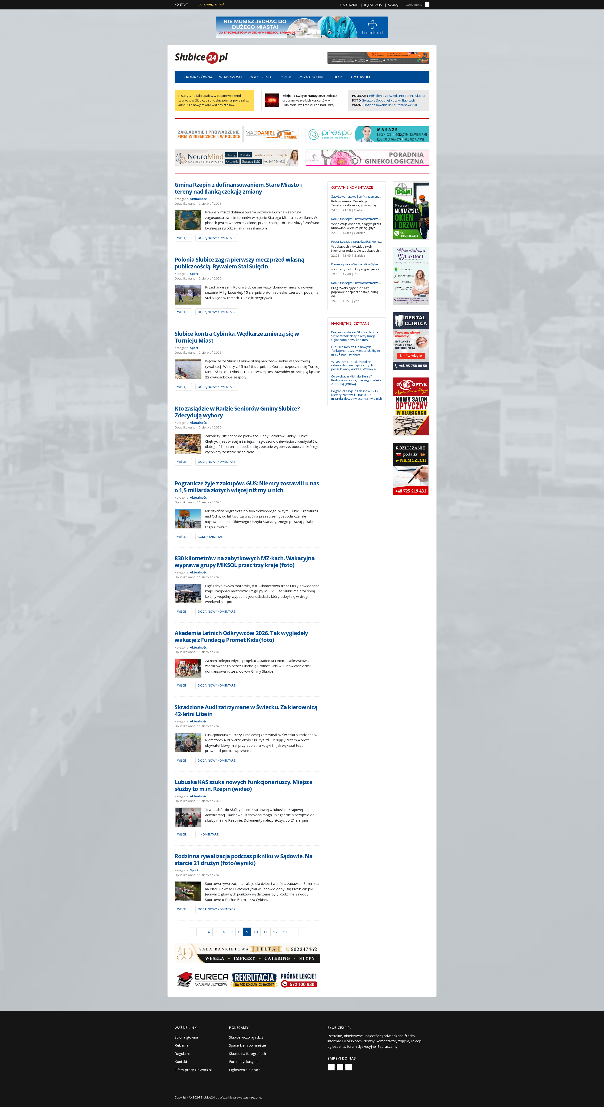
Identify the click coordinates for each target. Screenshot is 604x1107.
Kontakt (181, 4)
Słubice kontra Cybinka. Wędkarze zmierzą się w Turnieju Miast (237, 337)
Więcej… (183, 238)
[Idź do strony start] (192, 932)
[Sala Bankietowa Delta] (247, 952)
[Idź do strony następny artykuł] (294, 932)
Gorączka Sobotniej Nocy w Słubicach (388, 100)
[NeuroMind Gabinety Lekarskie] (236, 157)
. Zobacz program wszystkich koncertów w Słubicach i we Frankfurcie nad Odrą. (309, 100)
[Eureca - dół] (247, 979)
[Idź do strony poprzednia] (200, 932)
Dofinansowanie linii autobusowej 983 (391, 105)
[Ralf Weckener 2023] (411, 468)
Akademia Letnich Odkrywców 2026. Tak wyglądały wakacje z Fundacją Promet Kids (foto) (241, 636)
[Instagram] (340, 1067)
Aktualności (199, 199)
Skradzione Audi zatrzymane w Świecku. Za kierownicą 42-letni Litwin (246, 710)
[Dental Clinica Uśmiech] (411, 340)
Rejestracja (373, 5)
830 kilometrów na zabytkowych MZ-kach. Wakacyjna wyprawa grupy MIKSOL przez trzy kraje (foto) (245, 561)
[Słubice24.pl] (201, 57)
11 (266, 931)
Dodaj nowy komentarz (216, 238)
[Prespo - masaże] (367, 133)
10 (256, 931)
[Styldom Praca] (411, 210)
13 (285, 931)
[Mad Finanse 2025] (236, 133)
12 (275, 931)
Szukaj (393, 5)
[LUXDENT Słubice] (411, 275)
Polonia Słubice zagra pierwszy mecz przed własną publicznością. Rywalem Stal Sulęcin (239, 262)
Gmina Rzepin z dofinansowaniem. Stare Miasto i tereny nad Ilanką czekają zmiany (238, 188)
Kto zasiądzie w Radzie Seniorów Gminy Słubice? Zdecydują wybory (237, 411)
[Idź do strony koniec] (302, 932)
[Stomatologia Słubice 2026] (378, 57)
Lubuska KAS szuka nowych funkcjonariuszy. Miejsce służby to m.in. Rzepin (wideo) (243, 785)
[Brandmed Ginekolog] (367, 157)
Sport (194, 273)
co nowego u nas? (211, 4)
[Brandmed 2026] (302, 26)
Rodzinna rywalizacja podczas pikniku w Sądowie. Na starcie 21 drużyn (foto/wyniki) (243, 859)
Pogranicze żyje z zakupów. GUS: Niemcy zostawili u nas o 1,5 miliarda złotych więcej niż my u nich (247, 486)
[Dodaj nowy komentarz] (226, 537)
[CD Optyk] (411, 406)
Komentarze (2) (210, 536)
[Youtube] (348, 1067)
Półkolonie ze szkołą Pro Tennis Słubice (397, 95)
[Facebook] (331, 1067)
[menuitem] (197, 77)
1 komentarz (208, 834)
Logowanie (349, 5)
